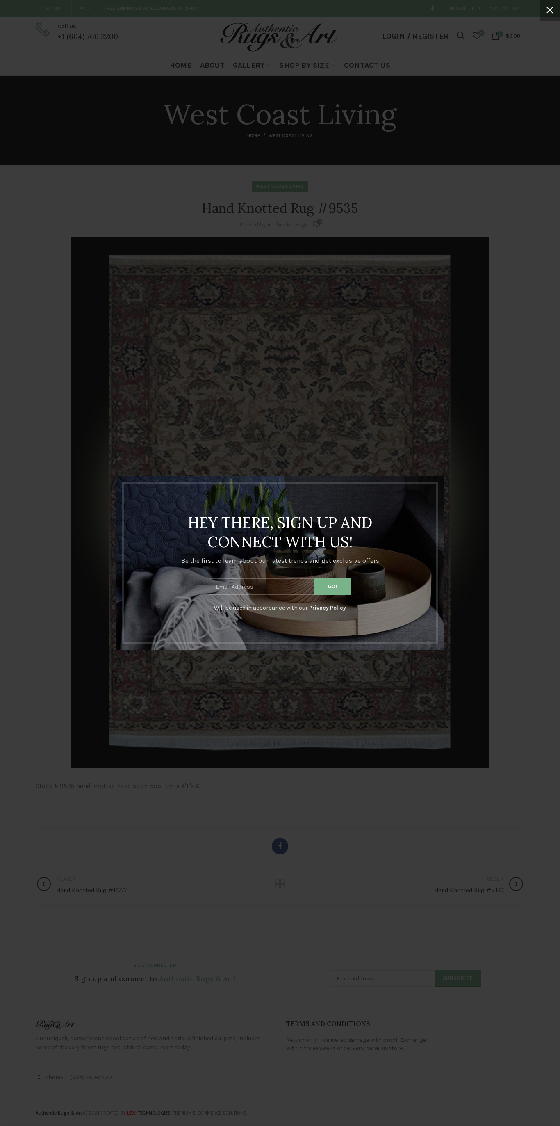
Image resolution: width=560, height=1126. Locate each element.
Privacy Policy (327, 607)
